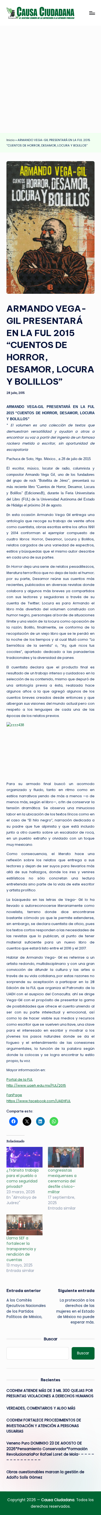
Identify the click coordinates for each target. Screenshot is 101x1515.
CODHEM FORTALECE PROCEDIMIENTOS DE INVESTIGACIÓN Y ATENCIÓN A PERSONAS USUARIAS (43, 1426)
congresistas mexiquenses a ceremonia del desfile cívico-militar (62, 1181)
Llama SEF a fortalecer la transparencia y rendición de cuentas (21, 1248)
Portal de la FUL (19, 1079)
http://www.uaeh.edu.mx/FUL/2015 (36, 1085)
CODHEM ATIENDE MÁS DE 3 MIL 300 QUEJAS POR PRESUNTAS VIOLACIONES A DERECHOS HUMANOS (49, 1393)
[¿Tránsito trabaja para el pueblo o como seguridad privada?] (24, 1157)
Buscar (50, 1339)
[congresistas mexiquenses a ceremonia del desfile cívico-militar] (66, 1157)
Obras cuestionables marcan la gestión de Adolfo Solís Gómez (45, 1474)
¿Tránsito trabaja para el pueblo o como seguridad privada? (22, 1178)
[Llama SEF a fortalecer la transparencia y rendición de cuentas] (24, 1224)
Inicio (10, 140)
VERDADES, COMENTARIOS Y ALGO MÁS (40, 1408)
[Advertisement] (50, 79)
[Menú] (92, 12)
